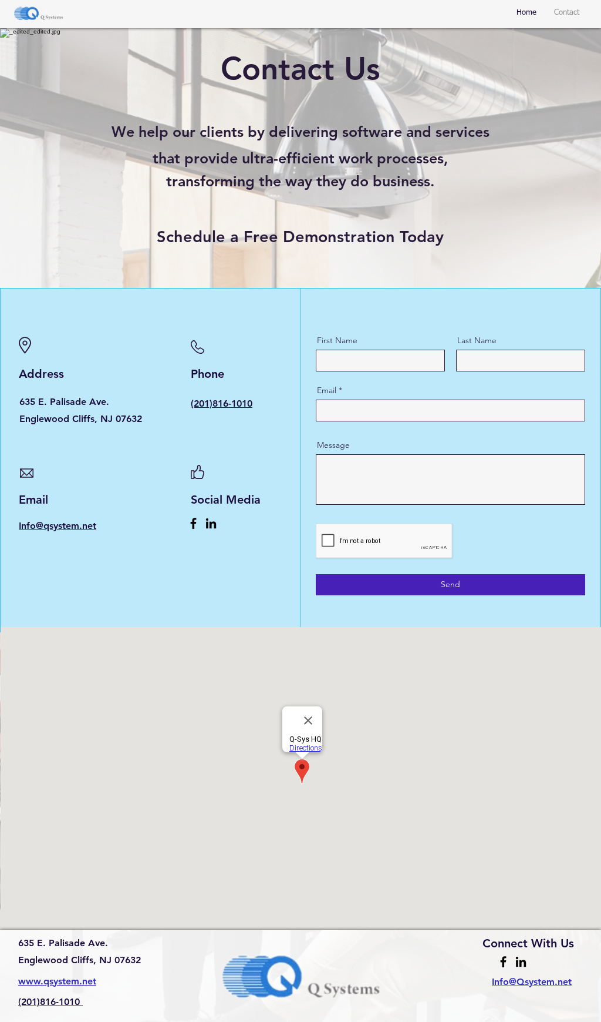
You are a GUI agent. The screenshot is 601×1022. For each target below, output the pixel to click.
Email (326, 390)
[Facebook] (193, 523)
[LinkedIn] (211, 523)
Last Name (477, 340)
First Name (337, 340)
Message (333, 445)
